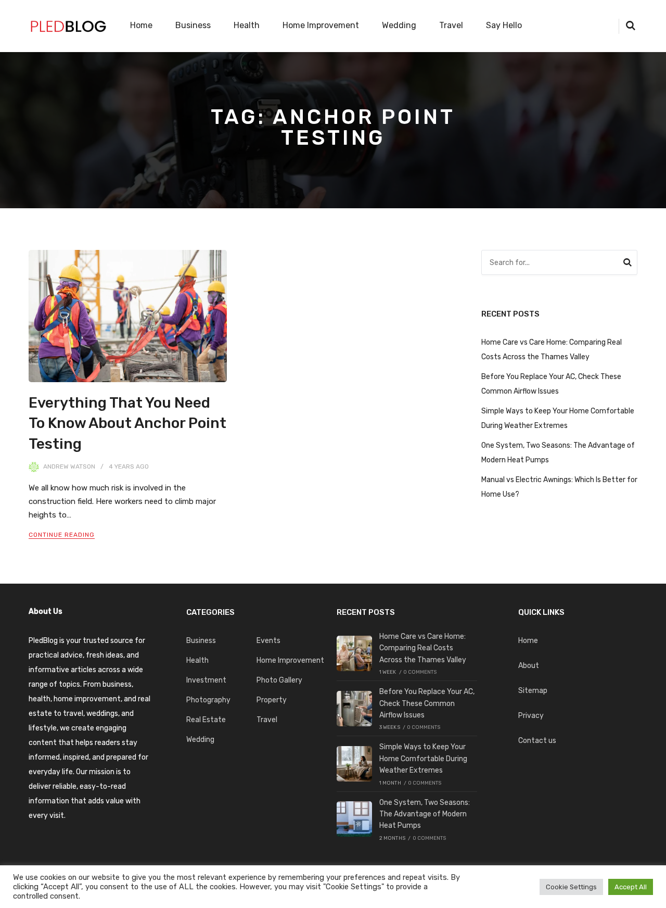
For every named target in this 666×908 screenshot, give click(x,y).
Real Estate (206, 719)
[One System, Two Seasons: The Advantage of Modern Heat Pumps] (354, 819)
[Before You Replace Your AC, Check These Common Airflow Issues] (354, 708)
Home (141, 25)
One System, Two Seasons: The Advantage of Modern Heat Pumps (424, 814)
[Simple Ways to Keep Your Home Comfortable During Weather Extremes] (354, 763)
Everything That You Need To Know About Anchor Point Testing (127, 423)
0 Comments (420, 672)
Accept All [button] (630, 887)
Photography (208, 700)
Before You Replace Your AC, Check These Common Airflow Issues (427, 703)
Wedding (399, 25)
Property (272, 700)
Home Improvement (321, 25)
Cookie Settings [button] (571, 887)
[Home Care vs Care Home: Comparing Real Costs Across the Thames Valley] (354, 653)
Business (193, 25)
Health (247, 25)
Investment (206, 680)
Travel (451, 25)
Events (268, 640)
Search (627, 264)
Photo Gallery (279, 680)
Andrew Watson (69, 466)
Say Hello (504, 25)
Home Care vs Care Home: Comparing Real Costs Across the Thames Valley (422, 648)
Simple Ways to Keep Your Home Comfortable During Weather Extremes (423, 758)
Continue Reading (62, 534)
